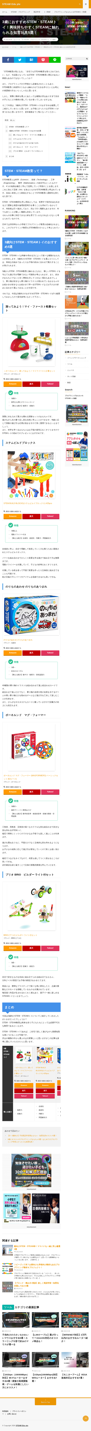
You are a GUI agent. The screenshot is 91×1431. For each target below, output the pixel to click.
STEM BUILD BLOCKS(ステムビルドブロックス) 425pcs (28, 503)
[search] (87, 58)
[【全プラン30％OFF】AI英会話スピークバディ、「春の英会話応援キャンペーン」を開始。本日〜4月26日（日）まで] (70, 157)
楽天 (31, 384)
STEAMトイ (45, 39)
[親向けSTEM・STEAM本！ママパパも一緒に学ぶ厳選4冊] (7, 1250)
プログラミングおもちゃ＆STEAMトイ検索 (70, 12)
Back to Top (45, 1402)
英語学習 (37, 12)
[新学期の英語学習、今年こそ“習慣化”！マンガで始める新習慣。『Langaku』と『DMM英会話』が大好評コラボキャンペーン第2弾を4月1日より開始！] (70, 132)
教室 (69, 383)
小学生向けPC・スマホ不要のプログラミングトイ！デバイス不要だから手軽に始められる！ (77, 313)
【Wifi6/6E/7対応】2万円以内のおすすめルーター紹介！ (74, 1338)
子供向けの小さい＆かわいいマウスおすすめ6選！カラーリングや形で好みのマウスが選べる (15, 1340)
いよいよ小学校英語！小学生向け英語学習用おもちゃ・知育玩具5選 (76, 340)
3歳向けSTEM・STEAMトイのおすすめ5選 (23, 131)
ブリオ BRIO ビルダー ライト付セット (26, 151)
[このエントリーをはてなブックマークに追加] (31, 60)
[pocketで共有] (43, 60)
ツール (18, 39)
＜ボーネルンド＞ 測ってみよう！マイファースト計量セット (29, 371)
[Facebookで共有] (8, 60)
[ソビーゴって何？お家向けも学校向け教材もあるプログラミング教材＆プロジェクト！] (7, 1268)
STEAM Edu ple (22, 1425)
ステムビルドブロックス (20, 139)
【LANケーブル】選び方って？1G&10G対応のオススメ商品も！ (45, 1338)
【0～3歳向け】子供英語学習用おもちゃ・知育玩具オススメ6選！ (32, 1136)
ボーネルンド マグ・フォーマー (23, 147)
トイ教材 (47, 12)
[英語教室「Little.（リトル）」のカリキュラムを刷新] (70, 178)
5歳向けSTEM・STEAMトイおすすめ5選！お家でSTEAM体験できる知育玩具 (76, 233)
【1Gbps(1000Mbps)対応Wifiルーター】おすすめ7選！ (45, 1377)
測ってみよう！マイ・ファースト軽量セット (27, 135)
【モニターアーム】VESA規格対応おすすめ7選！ (74, 1376)
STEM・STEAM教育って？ (17, 127)
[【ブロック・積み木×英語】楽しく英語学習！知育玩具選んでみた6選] (7, 1287)
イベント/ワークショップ (76, 358)
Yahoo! (50, 384)
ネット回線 (71, 376)
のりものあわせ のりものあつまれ (24, 143)
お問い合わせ (11, 1414)
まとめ (10, 156)
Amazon (12, 384)
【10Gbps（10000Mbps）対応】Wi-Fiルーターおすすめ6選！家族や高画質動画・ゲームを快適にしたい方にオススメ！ (15, 1381)
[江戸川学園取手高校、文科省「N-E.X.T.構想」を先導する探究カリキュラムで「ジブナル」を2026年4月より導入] (70, 191)
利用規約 (5, 1411)
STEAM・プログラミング (20, 12)
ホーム (4, 12)
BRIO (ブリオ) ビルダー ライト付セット (20, 935)
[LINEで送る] (55, 60)
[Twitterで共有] (20, 60)
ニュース (70, 370)
